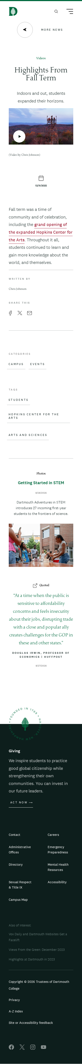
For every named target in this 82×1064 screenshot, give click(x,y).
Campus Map (18, 899)
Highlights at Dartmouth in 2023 (32, 959)
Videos (41, 58)
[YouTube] (43, 1048)
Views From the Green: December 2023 (37, 950)
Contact (14, 835)
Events (37, 364)
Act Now (19, 802)
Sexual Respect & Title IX (20, 884)
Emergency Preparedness (58, 849)
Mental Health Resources (58, 867)
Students (18, 400)
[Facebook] (11, 1048)
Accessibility (57, 882)
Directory (16, 864)
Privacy (14, 1000)
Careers (53, 835)
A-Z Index (16, 1011)
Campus (16, 364)
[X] (22, 1048)
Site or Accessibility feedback (31, 1023)
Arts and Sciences (28, 435)
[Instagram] (32, 1048)
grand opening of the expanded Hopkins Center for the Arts (41, 232)
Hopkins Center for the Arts (34, 416)
